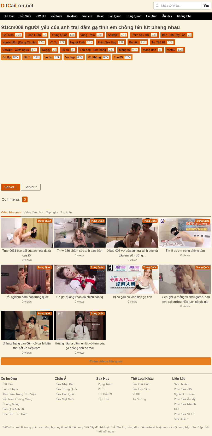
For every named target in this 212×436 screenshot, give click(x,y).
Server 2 (31, 187)
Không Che (184, 16)
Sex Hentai (181, 384)
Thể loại (8, 16)
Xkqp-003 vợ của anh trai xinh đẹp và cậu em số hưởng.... (132, 253)
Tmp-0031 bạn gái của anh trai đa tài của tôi (26, 253)
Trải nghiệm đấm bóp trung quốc (27, 297)
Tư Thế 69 (105, 394)
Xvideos (72, 16)
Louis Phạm (10, 389)
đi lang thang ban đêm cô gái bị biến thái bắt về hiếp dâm (27, 346)
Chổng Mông (10, 404)
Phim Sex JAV (183, 389)
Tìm (206, 5)
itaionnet (17, 5)
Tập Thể (103, 399)
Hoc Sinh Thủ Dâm (14, 414)
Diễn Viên (25, 16)
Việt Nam (56, 16)
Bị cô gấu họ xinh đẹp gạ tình (132, 297)
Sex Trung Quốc (67, 389)
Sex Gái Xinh (140, 384)
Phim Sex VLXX (184, 414)
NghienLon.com (184, 394)
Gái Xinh (151, 16)
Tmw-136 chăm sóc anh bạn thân (79, 250)
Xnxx (100, 16)
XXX (176, 409)
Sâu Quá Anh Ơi (13, 409)
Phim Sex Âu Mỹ (184, 399)
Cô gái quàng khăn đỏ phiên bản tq (79, 297)
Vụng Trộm (105, 384)
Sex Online (181, 419)
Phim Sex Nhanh (185, 404)
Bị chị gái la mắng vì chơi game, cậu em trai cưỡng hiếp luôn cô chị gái (185, 299)
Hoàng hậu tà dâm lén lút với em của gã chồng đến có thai (80, 346)
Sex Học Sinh (141, 389)
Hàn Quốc (114, 16)
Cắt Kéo (7, 384)
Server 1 (10, 187)
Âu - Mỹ (167, 16)
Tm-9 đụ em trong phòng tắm (185, 250)
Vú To (101, 389)
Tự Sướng (139, 399)
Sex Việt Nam (65, 399)
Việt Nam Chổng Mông (17, 399)
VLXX (136, 394)
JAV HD (41, 16)
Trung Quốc (133, 16)
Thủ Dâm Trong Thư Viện (19, 394)
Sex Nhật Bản (65, 384)
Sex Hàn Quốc (65, 394)
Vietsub (87, 16)
